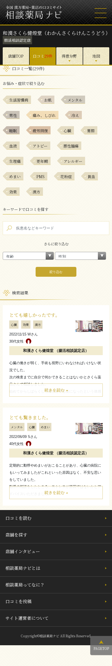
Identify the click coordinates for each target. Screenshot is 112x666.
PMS (40, 176)
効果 (13, 192)
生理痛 (15, 161)
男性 (13, 115)
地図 (96, 56)
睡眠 (13, 130)
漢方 (36, 192)
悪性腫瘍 (71, 146)
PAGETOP (101, 648)
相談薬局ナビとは (22, 568)
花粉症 (66, 176)
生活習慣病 (18, 100)
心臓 (67, 130)
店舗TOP (16, 56)
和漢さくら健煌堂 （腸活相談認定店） (56, 350)
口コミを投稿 (18, 601)
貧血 (91, 176)
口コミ (42, 56)
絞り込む (56, 271)
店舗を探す (16, 535)
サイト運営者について (27, 618)
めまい (15, 176)
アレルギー (73, 161)
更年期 (42, 161)
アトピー (40, 146)
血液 (13, 146)
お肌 (48, 100)
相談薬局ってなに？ (25, 585)
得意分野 (69, 56)
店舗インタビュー (22, 551)
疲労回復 (40, 130)
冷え (75, 115)
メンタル (74, 100)
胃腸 (91, 130)
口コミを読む (18, 518)
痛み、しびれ (44, 115)
